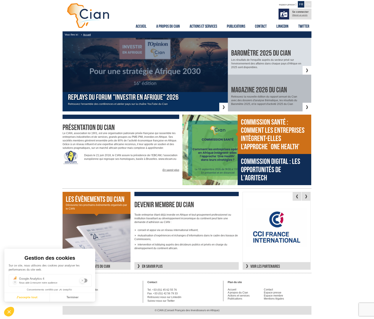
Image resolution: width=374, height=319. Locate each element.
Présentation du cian (89, 127)
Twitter (303, 26)
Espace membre (273, 295)
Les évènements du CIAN (95, 199)
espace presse (287, 4)
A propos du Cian (168, 26)
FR (301, 4)
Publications (236, 26)
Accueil (141, 26)
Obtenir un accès (300, 15)
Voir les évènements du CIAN (90, 266)
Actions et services (203, 26)
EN (308, 4)
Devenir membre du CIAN (164, 204)
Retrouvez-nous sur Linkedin (164, 297)
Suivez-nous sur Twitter (161, 300)
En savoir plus (171, 170)
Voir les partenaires (265, 266)
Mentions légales (274, 298)
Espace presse (272, 292)
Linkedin (282, 26)
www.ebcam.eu (167, 158)
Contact (261, 26)
